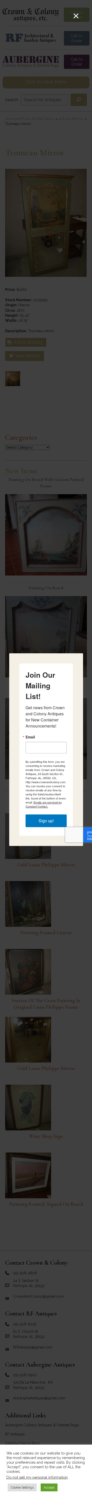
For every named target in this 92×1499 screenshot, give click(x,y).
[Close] (76, 16)
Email (30, 737)
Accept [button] (49, 1487)
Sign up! (46, 821)
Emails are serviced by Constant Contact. (44, 804)
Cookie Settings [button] (22, 1487)
